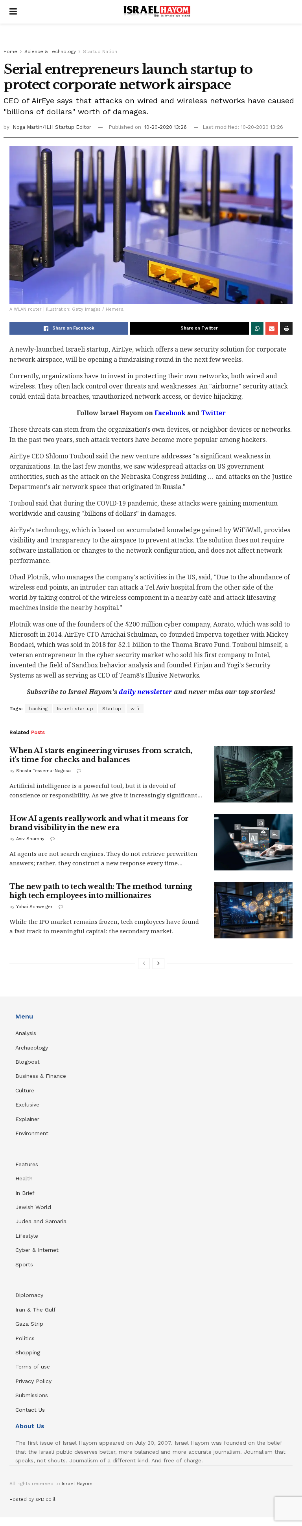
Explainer (27, 1119)
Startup (112, 708)
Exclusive (27, 1104)
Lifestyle (26, 1236)
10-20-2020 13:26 (165, 127)
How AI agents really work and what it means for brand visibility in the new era (99, 823)
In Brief (25, 1193)
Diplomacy (30, 1295)
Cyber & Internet (37, 1250)
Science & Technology (50, 51)
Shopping (27, 1352)
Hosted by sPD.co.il (32, 1499)
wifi (135, 708)
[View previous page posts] (144, 963)
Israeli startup (75, 708)
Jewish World (33, 1207)
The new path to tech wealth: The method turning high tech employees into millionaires (100, 891)
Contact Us (30, 1410)
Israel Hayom (77, 1483)
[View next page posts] (158, 963)
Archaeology (31, 1047)
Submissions (31, 1395)
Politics (25, 1338)
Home (10, 51)
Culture (24, 1090)
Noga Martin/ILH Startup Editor (52, 127)
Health (24, 1178)
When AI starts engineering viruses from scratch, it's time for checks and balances (101, 755)
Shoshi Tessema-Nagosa (43, 770)
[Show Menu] (13, 12)
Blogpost (27, 1062)
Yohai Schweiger (34, 906)
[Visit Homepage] (156, 12)
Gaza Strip (29, 1324)
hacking (38, 708)
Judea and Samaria (40, 1221)
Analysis (26, 1033)
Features (26, 1164)
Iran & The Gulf (35, 1309)
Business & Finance (40, 1076)
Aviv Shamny (30, 838)
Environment (31, 1133)
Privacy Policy (33, 1381)
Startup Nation (100, 51)
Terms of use (32, 1366)
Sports (24, 1264)
